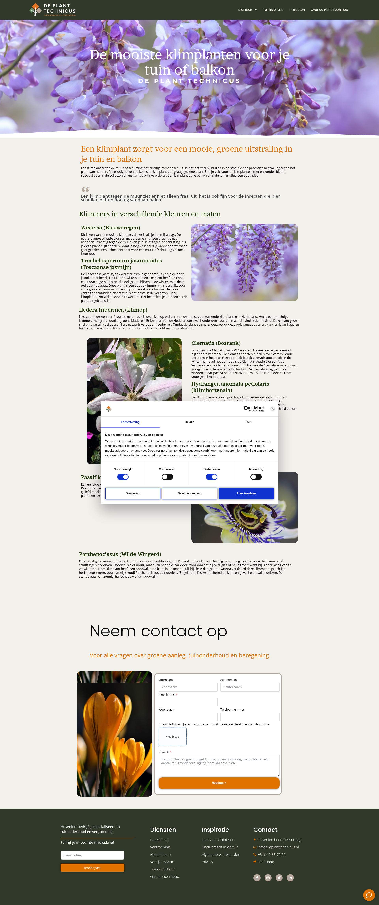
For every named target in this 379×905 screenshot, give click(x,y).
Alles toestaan (246, 493)
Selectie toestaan (189, 493)
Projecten (297, 9)
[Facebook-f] (257, 877)
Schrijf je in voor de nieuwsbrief (87, 842)
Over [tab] (248, 422)
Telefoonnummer (232, 709)
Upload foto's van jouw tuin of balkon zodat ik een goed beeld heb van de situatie (214, 724)
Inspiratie (215, 829)
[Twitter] (279, 877)
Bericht (163, 752)
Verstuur (219, 783)
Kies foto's (172, 736)
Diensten (245, 9)
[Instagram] (268, 877)
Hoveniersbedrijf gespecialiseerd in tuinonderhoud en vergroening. (90, 829)
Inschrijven (92, 868)
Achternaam (228, 680)
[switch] (167, 477)
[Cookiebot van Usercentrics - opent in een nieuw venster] (246, 409)
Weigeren (132, 493)
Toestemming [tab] (130, 422)
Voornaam (166, 680)
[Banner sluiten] (272, 408)
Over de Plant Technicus (330, 9)
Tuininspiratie (273, 9)
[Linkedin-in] (290, 877)
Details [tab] (189, 422)
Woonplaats (167, 709)
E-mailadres (166, 695)
